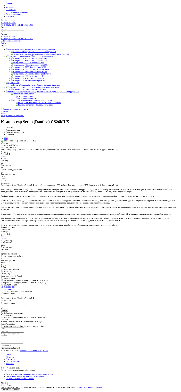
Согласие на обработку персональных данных (25, 376)
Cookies (78, 387)
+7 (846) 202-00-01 (8, 287)
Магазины (10, 357)
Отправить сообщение (10, 348)
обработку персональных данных (34, 351)
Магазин (9, 7)
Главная (9, 3)
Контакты (10, 16)
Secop (3, 158)
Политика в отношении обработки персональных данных (30, 374)
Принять (16, 390)
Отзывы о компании (19, 12)
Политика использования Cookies (20, 379)
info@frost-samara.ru (9, 289)
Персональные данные (93, 387)
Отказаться (6, 390)
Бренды (9, 5)
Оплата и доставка (14, 14)
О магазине (11, 10)
